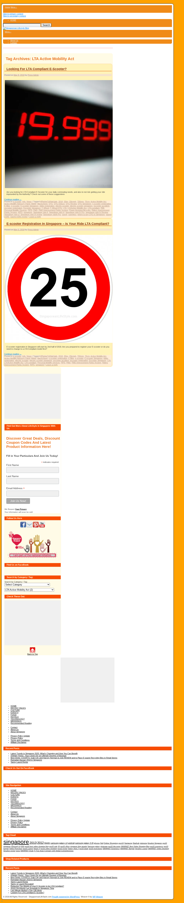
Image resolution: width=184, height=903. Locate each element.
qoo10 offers (65, 846)
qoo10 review (62, 849)
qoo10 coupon (28, 849)
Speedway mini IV (56, 212)
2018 (60, 201)
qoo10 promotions (95, 849)
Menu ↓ (14, 7)
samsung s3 (15, 846)
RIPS (20, 212)
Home (7, 7)
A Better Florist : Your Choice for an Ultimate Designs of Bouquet (38, 756)
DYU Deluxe (59, 204)
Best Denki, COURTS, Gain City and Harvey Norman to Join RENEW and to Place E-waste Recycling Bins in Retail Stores (64, 758)
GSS (22, 846)
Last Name (12, 476)
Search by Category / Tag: (15, 582)
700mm (80, 201)
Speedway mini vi (11, 214)
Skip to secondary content (14, 16)
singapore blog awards (78, 846)
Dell (101, 843)
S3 (59, 846)
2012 (40, 843)
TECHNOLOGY (18, 719)
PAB (102, 208)
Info (24, 201)
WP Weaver (98, 897)
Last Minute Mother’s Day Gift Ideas (26, 890)
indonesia (143, 843)
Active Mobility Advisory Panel (17, 204)
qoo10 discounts (114, 846)
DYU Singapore (84, 204)
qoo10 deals (83, 849)
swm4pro (72, 214)
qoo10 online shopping (48, 849)
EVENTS (14, 712)
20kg (66, 201)
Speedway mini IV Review (97, 212)
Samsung (128, 843)
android (71, 843)
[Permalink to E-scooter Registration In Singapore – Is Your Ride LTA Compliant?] (58, 343)
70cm (87, 201)
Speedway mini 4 (40, 212)
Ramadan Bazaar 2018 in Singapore (26, 760)
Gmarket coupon (141, 849)
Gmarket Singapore (155, 843)
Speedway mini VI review (31, 214)
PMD (35, 210)
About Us (14, 40)
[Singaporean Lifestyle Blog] (16, 28)
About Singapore (18, 732)
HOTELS (15, 717)
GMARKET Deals (27, 851)
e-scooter (17, 201)
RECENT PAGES (18, 708)
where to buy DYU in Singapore (91, 214)
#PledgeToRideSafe (48, 201)
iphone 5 (37, 849)
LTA (64, 208)
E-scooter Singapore (29, 206)
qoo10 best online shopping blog (37, 846)
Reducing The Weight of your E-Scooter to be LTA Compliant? (37, 886)
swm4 (64, 214)
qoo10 (121, 843)
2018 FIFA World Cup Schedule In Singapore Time (32, 888)
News (29, 201)
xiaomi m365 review (18, 217)
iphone (97, 843)
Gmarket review (9, 851)
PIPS (30, 210)
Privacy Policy (17, 738)
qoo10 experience (156, 846)
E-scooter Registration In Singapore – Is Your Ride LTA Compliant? (57, 223)
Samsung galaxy (94, 846)
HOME (13, 20)
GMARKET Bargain (127, 849)
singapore (28, 212)
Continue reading (13, 199)
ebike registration (47, 206)
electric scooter (62, 206)
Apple (47, 843)
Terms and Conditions (20, 740)
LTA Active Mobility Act (77, 208)
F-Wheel (45, 208)
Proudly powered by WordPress (66, 897)
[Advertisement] (32, 396)
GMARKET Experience (111, 849)
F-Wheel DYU (56, 208)
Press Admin (33, 75)
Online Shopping (111, 843)
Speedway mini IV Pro (74, 212)
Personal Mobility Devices (15, 210)
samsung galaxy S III (84, 843)
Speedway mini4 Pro (52, 214)
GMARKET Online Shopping (158, 849)
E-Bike (7, 206)
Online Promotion (15, 849)
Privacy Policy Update (20, 736)
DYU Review (71, 204)
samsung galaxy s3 (59, 843)
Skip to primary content (13, 14)
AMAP (33, 204)
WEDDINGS (16, 721)
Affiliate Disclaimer (18, 742)
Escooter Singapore (32, 208)
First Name (12, 465)
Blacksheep (42, 204)
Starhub (136, 843)
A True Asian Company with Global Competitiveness (53, 851)
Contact (13, 43)
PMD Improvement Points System (53, 210)
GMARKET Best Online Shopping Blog (135, 846)
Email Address (15, 488)
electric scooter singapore (81, 206)
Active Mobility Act (98, 201)
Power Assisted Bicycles (80, 210)
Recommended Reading (21, 723)
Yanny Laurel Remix (19, 762)
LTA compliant (94, 208)
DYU (51, 204)
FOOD (14, 715)
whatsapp (104, 846)
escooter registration (13, 208)
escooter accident (101, 206)
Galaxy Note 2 (73, 849)
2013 (33, 843)
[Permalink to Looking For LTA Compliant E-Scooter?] (58, 188)
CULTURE (15, 710)
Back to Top (32, 654)
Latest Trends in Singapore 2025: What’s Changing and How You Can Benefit (44, 753)
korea (18, 851)
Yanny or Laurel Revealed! (22, 884)
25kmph (72, 201)
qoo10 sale (53, 846)
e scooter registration (101, 204)
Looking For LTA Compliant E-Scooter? (36, 69)
